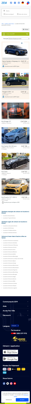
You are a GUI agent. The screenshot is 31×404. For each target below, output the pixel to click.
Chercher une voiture (11, 4)
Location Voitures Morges (10, 274)
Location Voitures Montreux (10, 265)
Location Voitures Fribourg (10, 245)
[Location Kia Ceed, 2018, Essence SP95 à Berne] (15, 161)
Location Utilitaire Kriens (10, 232)
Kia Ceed (4, 172)
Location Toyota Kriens (9, 218)
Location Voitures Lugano (10, 288)
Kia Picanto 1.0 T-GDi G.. (9, 197)
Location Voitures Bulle (9, 254)
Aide (19, 4)
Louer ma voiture (15, 4)
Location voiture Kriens (9, 23)
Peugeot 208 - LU (8, 92)
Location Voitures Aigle (9, 276)
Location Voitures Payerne (10, 270)
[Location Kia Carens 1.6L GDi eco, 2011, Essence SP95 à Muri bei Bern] (15, 136)
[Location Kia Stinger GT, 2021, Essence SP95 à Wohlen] (15, 111)
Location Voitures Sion (9, 249)
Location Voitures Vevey (9, 263)
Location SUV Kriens (8, 228)
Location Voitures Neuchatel (11, 267)
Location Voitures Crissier (10, 283)
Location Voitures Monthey (10, 272)
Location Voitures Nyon (9, 261)
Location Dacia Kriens (9, 215)
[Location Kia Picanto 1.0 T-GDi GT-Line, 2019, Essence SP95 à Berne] (15, 187)
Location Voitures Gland (9, 285)
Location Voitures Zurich (9, 247)
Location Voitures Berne (9, 279)
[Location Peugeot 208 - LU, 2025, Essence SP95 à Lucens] (15, 81)
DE (23, 4)
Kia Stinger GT (6, 121)
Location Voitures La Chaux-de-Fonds (13, 258)
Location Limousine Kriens (10, 226)
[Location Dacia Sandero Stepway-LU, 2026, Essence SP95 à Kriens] (15, 51)
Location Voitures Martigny (10, 256)
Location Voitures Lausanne (10, 240)
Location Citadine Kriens (9, 230)
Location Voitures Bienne (10, 252)
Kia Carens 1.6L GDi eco (9, 146)
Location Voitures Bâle (9, 281)
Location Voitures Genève (10, 243)
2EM (2, 23)
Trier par (5, 38)
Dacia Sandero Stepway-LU (11, 61)
